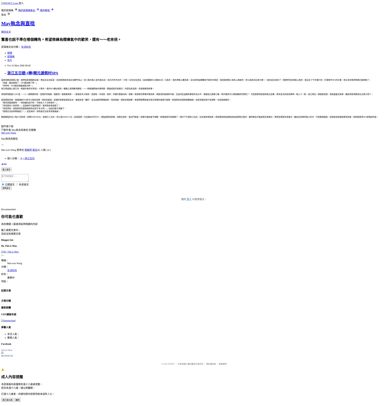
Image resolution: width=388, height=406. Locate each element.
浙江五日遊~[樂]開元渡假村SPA (32, 73)
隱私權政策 (211, 364)
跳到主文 (6, 32)
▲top (4, 163)
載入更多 (6, 170)
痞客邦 (28, 150)
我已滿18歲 (7, 400)
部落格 (11, 56)
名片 (9, 60)
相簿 (9, 53)
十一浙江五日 (27, 158)
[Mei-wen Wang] (2, 353)
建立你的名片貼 (7, 356)
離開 (17, 400)
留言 (34, 150)
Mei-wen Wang (8, 133)
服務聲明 (223, 364)
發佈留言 (6, 188)
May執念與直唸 (18, 23)
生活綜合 (26, 47)
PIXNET (171, 364)
